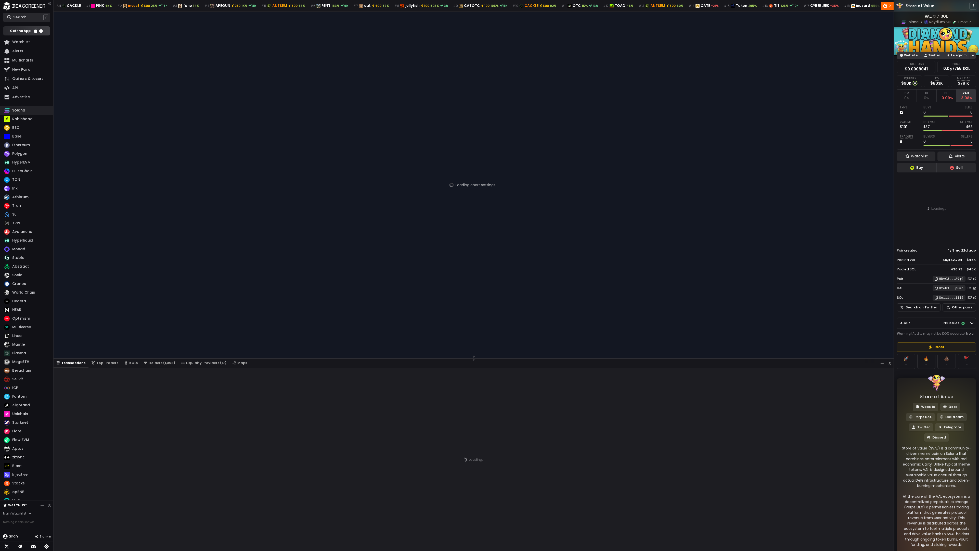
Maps (242, 362)
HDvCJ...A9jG (951, 279)
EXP (970, 279)
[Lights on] (46, 546)
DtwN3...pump (951, 288)
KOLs (133, 362)
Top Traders (107, 362)
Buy (919, 167)
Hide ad (968, 241)
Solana (913, 21)
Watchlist (17, 505)
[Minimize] (882, 363)
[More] (973, 6)
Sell (959, 167)
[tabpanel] (936, 125)
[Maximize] (890, 363)
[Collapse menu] (49, 3)
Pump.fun (964, 22)
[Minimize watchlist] (42, 505)
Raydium (937, 21)
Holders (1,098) (162, 362)
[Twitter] (6, 546)
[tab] (907, 95)
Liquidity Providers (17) (206, 362)
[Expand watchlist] (49, 505)
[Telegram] (20, 546)
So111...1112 (951, 297)
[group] (936, 347)
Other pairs (962, 307)
